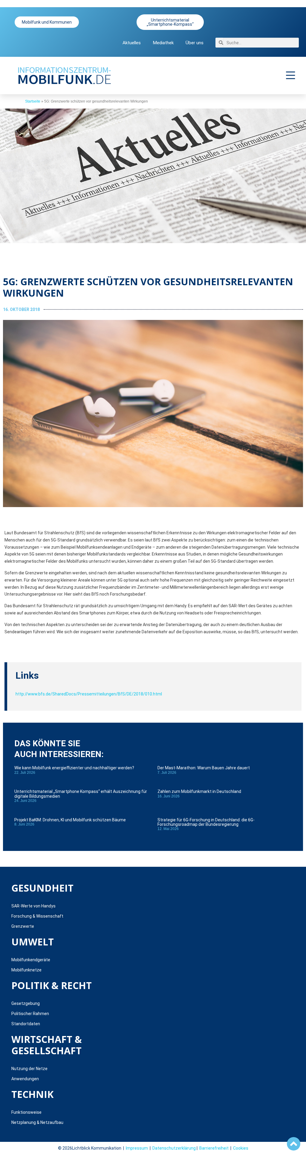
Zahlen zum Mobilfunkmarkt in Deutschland (199, 791)
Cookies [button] (240, 1148)
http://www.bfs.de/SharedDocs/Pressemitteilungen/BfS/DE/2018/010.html (89, 694)
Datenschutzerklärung (174, 1148)
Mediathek (163, 42)
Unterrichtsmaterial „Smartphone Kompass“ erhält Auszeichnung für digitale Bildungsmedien (80, 793)
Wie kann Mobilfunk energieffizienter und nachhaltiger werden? (74, 767)
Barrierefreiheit (214, 1148)
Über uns (195, 42)
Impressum (137, 1148)
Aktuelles (132, 42)
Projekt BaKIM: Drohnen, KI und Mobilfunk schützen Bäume (70, 819)
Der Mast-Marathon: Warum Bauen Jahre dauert (203, 767)
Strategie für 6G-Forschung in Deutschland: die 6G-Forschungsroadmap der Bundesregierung (206, 822)
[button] (290, 75)
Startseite (32, 101)
